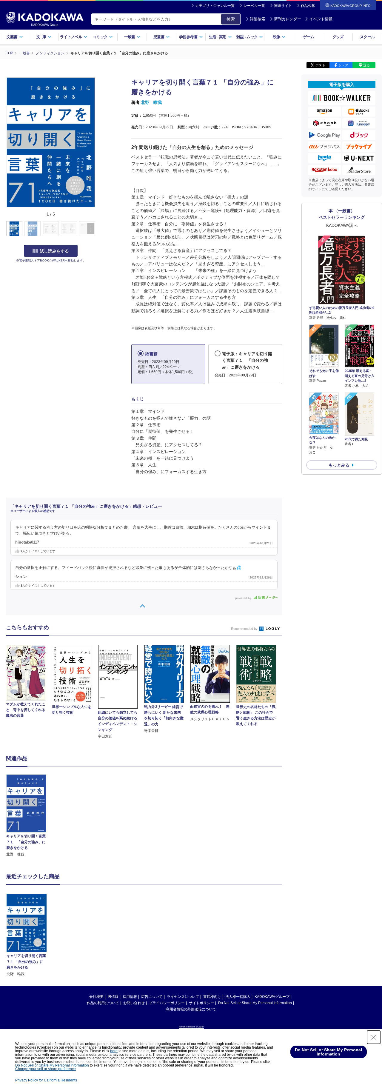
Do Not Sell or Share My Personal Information (255, 1003)
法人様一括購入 (237, 997)
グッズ (338, 37)
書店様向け (212, 997)
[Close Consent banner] (373, 1037)
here (114, 1051)
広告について (152, 997)
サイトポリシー (201, 1003)
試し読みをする (54, 251)
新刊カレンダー (287, 19)
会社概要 (96, 997)
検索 (231, 19)
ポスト (320, 65)
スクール (367, 37)
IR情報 (113, 997)
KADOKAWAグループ (272, 997)
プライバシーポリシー (167, 1003)
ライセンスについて (183, 997)
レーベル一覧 (254, 6)
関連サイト (283, 6)
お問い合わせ (134, 1003)
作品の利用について (103, 1003)
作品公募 (308, 6)
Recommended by (244, 628)
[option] (29, 815)
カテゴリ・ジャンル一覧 (215, 6)
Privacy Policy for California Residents (46, 1080)
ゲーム (308, 37)
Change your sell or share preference (45, 1069)
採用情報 (130, 997)
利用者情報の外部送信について (191, 1009)
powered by (243, 598)
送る (366, 65)
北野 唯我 (151, 102)
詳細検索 (257, 19)
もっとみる (339, 465)
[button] (99, 229)
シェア (343, 65)
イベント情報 (320, 19)
